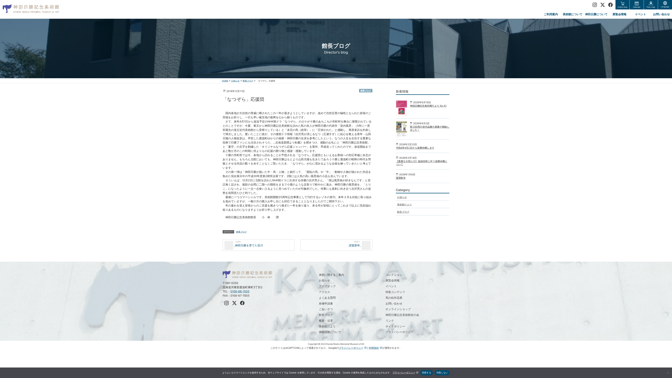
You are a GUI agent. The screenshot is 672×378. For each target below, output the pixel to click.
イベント (391, 286)
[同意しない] (667, 372)
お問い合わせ (394, 303)
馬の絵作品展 (394, 297)
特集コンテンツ (395, 292)
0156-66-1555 (239, 291)
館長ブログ (365, 90)
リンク (390, 320)
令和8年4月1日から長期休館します (415, 147)
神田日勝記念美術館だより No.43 (428, 105)
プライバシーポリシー (400, 332)
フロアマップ (327, 286)
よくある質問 (327, 297)
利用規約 (374, 347)
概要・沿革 (326, 320)
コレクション (394, 274)
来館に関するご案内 (331, 274)
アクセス (324, 292)
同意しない (442, 372)
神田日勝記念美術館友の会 (402, 315)
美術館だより (404, 204)
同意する (426, 372)
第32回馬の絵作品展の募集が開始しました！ (429, 128)
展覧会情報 (393, 280)
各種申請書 (326, 303)
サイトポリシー (395, 326)
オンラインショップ (398, 309)
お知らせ (402, 197)
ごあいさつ (326, 309)
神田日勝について (330, 332)
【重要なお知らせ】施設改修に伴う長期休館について (421, 162)
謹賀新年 (401, 178)
